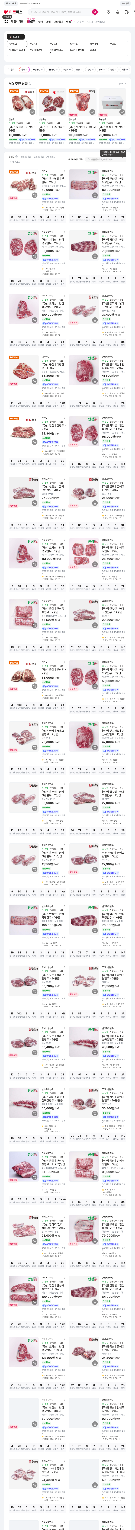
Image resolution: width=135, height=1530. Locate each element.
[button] (11, 69)
